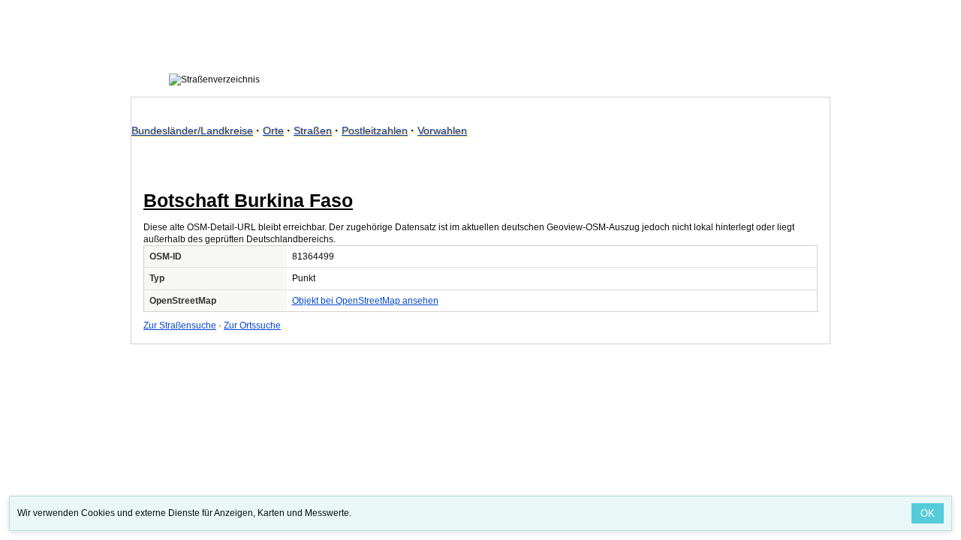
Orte (273, 130)
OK (927, 513)
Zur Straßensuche (179, 325)
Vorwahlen (442, 130)
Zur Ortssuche (252, 325)
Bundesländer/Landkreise (192, 130)
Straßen (313, 130)
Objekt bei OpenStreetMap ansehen (365, 301)
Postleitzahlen (375, 130)
